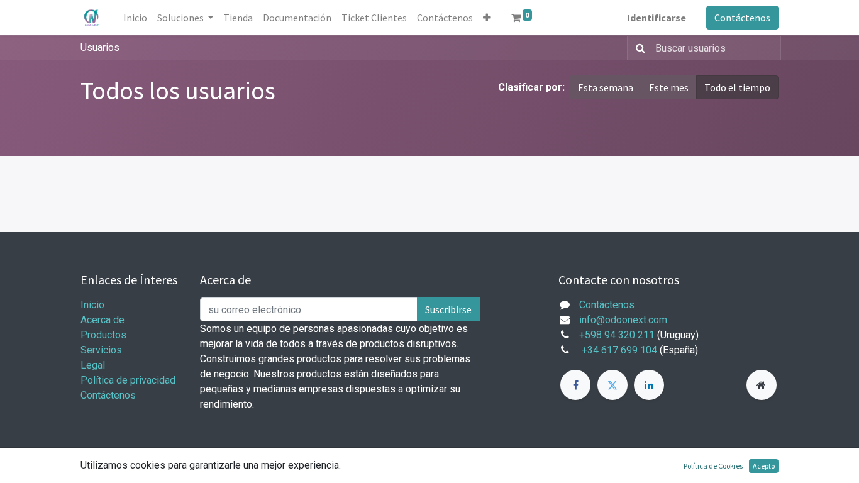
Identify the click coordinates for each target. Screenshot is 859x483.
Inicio (92, 305)
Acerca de (102, 320)
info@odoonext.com (623, 320)
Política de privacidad (127, 380)
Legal (92, 365)
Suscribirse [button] (448, 309)
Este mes (669, 87)
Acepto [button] (764, 465)
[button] (487, 17)
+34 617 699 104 (619, 350)
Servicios (101, 350)
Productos (103, 335)
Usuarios (99, 47)
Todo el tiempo (737, 87)
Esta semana (605, 87)
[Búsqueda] (638, 48)
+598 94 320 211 (617, 335)
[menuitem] (135, 17)
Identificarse (656, 17)
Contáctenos (742, 17)
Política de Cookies (713, 465)
